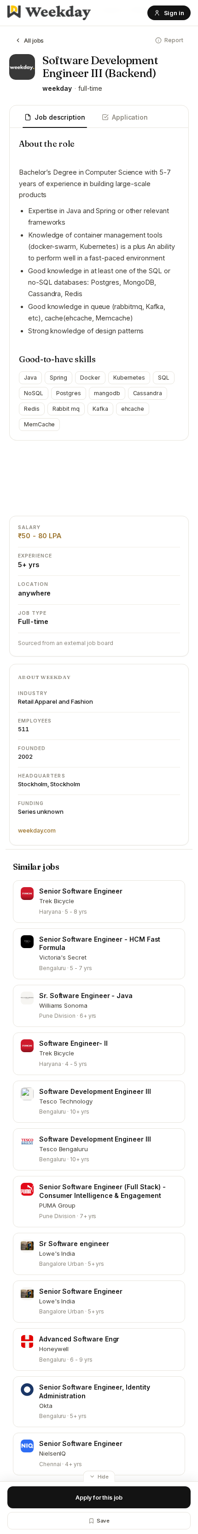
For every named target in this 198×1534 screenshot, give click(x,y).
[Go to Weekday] (49, 13)
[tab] (55, 117)
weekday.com (37, 830)
